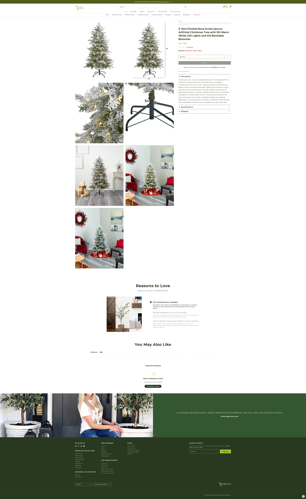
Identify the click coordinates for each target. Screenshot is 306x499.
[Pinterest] (81, 446)
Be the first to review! (153, 386)
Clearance (196, 15)
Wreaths (168, 15)
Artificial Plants (130, 15)
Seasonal (177, 15)
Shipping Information (107, 471)
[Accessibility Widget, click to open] (303, 496)
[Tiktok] (84, 446)
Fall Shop (77, 474)
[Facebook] (76, 446)
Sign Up (225, 451)
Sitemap (129, 454)
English (78, 484)
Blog (102, 448)
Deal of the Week (175, 11)
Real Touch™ (151, 11)
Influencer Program (106, 454)
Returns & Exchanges (107, 469)
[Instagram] (79, 446)
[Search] (185, 6)
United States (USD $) (101, 484)
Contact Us (104, 467)
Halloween (133, 11)
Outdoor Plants (157, 15)
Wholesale (104, 452)
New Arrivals (78, 453)
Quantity (182, 56)
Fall (126, 11)
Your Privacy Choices (133, 450)
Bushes (142, 11)
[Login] (227, 7)
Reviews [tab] (94, 352)
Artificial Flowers (143, 15)
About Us (103, 446)
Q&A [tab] (101, 352)
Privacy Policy (131, 448)
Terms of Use (131, 446)
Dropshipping (105, 456)
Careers (103, 450)
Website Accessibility (133, 452)
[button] (204, 76)
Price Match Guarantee (107, 473)
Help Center (104, 465)
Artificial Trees (117, 15)
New (107, 15)
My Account (104, 463)
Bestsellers (186, 15)
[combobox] (153, 6)
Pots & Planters (162, 11)
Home (180, 21)
